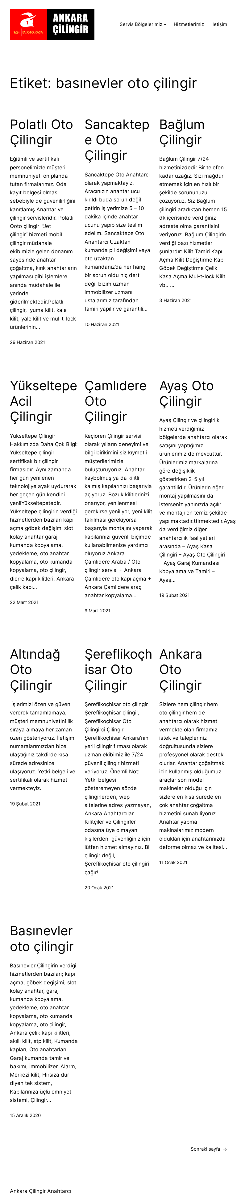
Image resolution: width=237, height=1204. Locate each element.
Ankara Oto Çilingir (180, 669)
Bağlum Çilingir (182, 132)
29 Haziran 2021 (27, 342)
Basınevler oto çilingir (42, 938)
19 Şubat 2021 (174, 595)
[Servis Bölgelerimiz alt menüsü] (165, 24)
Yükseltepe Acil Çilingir (43, 401)
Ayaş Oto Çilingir (186, 393)
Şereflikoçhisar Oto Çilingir (118, 669)
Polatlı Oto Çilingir (41, 132)
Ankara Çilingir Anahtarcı (40, 1191)
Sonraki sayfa (209, 1149)
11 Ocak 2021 (173, 862)
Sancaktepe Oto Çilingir (117, 140)
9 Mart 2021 (97, 611)
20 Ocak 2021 (99, 888)
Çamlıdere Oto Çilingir (116, 401)
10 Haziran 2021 (102, 324)
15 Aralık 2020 (25, 1115)
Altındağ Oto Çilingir (35, 669)
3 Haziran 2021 (175, 300)
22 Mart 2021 (24, 602)
